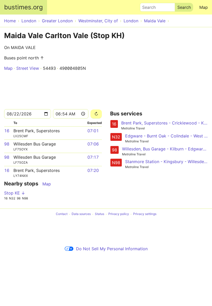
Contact (61, 214)
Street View (27, 68)
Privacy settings (144, 214)
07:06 (93, 144)
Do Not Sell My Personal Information (112, 248)
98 (6, 144)
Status (99, 214)
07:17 (93, 157)
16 (6, 130)
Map (203, 7)
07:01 (93, 130)
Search (146, 6)
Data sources (81, 214)
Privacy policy (118, 214)
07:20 (93, 170)
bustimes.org (23, 7)
